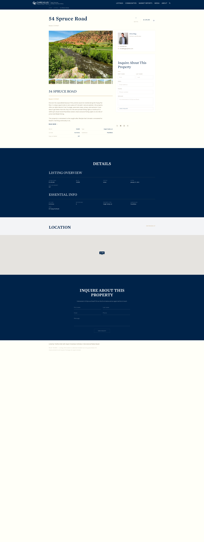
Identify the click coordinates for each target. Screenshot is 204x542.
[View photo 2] (59, 81)
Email (119, 81)
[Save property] (153, 20)
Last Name (139, 74)
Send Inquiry (124, 108)
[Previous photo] (53, 55)
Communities (131, 3)
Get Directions (150, 226)
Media (157, 3)
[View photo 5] (80, 81)
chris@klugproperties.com (126, 48)
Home (50, 8)
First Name (121, 74)
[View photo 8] (101, 81)
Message (120, 96)
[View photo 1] (52, 81)
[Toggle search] (169, 3)
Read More (52, 124)
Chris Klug (132, 34)
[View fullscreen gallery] (110, 33)
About (164, 3)
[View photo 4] (73, 81)
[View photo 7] (94, 81)
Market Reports (145, 3)
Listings (119, 3)
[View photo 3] (66, 81)
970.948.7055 (123, 46)
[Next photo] (109, 55)
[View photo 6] (87, 81)
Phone (120, 88)
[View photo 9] (108, 81)
